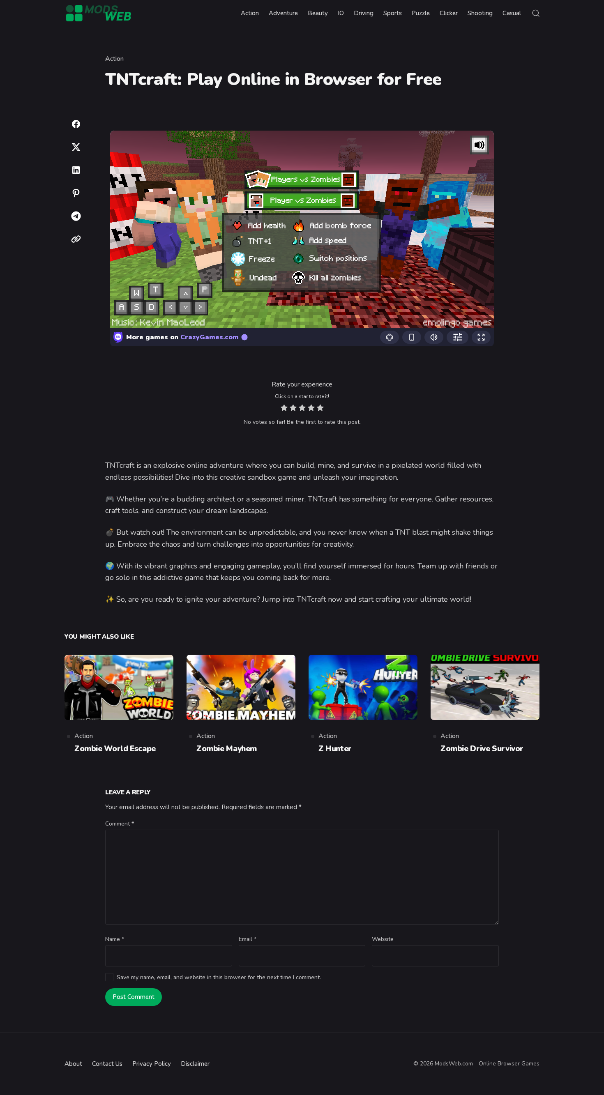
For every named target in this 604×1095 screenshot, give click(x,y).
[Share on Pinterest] (76, 193)
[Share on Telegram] (76, 216)
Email (247, 939)
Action (114, 58)
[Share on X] (76, 147)
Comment (119, 824)
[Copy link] (76, 239)
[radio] (284, 409)
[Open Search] (536, 13)
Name (114, 939)
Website (383, 939)
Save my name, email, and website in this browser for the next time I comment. (219, 977)
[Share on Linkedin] (76, 170)
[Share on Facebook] (76, 124)
